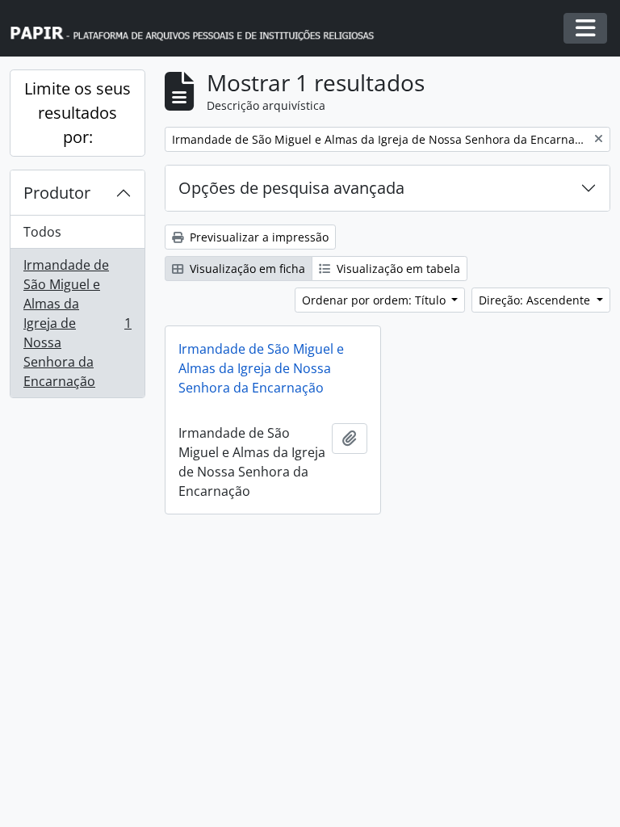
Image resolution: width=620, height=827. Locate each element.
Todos (42, 232)
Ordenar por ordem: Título (375, 300)
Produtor (56, 193)
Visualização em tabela (396, 268)
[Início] (199, 28)
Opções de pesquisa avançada (291, 188)
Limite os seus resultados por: (77, 113)
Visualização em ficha (245, 268)
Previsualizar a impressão (257, 237)
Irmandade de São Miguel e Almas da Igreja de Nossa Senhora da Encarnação (77, 323)
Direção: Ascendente (536, 300)
